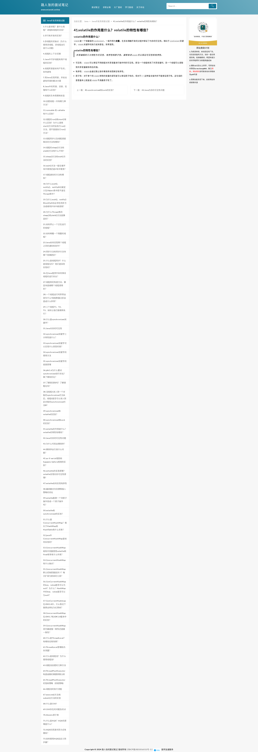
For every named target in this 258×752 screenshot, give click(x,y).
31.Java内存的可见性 (52, 328)
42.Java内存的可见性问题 (54, 438)
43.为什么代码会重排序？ (54, 444)
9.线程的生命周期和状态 (54, 95)
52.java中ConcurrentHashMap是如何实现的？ (55, 538)
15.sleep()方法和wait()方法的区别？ (54, 158)
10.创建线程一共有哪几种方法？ (54, 103)
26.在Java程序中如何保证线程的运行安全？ (54, 275)
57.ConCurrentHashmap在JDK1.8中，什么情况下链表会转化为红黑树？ (54, 604)
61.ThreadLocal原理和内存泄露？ (54, 649)
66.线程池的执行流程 (52, 689)
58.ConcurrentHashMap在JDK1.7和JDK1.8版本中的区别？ (55, 616)
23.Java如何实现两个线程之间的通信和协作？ (54, 244)
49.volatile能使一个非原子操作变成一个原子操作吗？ (55, 501)
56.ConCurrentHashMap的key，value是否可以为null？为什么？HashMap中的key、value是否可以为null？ (54, 588)
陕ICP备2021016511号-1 (139, 749)
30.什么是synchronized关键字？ (55, 321)
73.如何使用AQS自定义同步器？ (54, 740)
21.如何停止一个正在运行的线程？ (54, 226)
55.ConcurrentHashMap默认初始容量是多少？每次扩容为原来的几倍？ (54, 572)
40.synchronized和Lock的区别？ (54, 421)
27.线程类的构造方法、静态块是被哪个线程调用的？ (54, 285)
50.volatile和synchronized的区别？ (53, 512)
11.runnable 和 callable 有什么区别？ (54, 112)
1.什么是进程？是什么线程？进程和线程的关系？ (54, 28)
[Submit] (212, 6)
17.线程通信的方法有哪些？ (53, 176)
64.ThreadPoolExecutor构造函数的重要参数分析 (54, 672)
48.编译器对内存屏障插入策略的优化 (54, 490)
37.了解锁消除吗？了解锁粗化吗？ (54, 384)
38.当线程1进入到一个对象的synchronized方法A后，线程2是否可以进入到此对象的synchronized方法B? (54, 398)
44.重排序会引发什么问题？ (53, 451)
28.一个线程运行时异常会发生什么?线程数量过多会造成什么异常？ (54, 297)
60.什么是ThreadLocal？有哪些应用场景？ (54, 639)
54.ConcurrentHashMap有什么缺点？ (54, 562)
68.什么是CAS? (50, 703)
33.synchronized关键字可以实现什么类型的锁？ (55, 345)
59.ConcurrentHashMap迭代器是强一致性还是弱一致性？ (54, 628)
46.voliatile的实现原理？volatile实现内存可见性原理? (54, 474)
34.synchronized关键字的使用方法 (55, 354)
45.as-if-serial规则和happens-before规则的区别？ (54, 461)
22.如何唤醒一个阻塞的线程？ (54, 235)
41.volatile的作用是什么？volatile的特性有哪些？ (55, 430)
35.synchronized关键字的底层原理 (55, 363)
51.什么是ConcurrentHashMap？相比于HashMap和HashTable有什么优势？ (55, 524)
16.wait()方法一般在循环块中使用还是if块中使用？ (55, 167)
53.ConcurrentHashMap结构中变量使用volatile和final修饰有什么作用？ (54, 550)
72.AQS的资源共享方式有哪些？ (54, 731)
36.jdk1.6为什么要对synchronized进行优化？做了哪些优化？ (54, 373)
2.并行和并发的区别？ (53, 35)
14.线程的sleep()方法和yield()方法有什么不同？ (54, 149)
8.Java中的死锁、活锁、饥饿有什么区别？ (55, 88)
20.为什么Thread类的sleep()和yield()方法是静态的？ (54, 215)
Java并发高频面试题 (101, 21)
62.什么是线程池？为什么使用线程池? (54, 658)
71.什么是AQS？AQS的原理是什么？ (55, 722)
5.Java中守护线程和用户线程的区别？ (55, 61)
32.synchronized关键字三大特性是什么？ (55, 335)
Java (86, 21)
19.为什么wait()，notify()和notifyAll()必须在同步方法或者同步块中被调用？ (55, 202)
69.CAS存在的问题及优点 (54, 709)
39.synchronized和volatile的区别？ (52, 412)
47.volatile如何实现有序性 (55, 483)
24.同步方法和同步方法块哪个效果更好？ (54, 253)
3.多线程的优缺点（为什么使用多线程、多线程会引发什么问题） (55, 44)
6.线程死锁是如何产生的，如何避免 (55, 70)
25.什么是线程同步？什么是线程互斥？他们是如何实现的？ (54, 263)
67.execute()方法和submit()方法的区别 (52, 696)
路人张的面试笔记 (54, 5)
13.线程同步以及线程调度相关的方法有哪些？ (54, 140)
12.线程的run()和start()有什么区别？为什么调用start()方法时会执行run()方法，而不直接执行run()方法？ (54, 126)
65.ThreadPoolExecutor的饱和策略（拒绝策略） (54, 681)
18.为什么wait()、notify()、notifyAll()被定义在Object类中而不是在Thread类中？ (54, 189)
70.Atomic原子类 (51, 715)
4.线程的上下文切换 (52, 53)
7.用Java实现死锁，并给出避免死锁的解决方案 (55, 79)
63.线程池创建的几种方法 (54, 665)
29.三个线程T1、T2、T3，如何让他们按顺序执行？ (54, 310)
